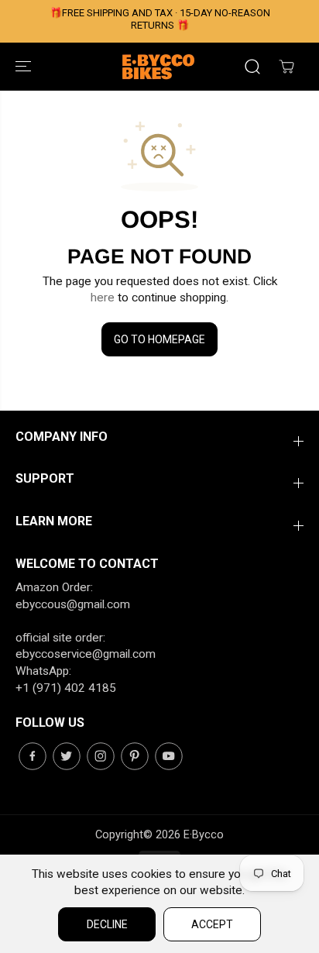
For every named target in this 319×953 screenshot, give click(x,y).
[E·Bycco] (159, 66)
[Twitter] (67, 756)
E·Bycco (204, 834)
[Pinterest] (135, 756)
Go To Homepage (159, 339)
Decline (107, 924)
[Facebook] (32, 756)
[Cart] (286, 67)
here (103, 297)
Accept (212, 924)
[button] (24, 66)
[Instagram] (101, 756)
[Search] (252, 67)
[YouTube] (169, 756)
